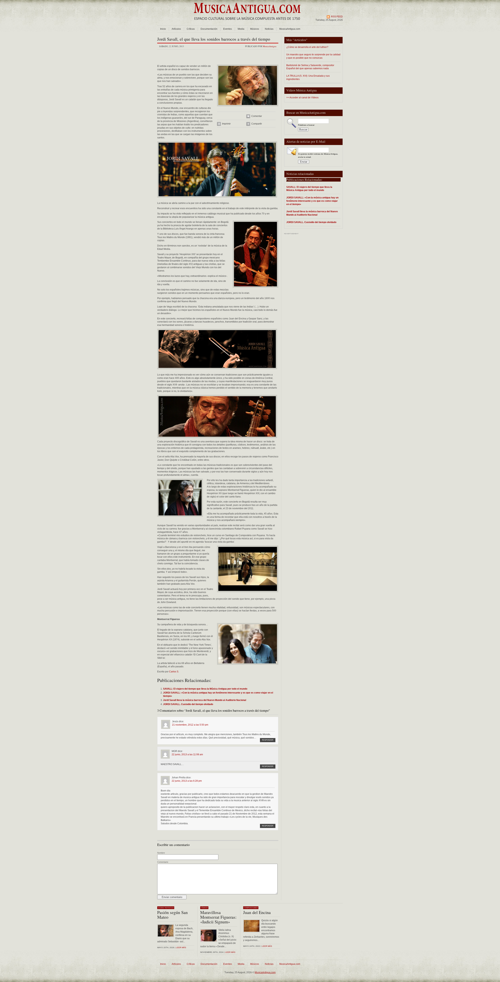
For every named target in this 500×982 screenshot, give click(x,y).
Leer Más (230, 952)
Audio (161, 908)
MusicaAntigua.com (289, 29)
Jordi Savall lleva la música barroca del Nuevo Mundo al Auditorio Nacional (312, 213)
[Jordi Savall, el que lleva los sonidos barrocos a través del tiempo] (247, 107)
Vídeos (204, 908)
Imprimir (226, 123)
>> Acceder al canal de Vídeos (302, 97)
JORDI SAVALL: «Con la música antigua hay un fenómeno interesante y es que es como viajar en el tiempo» (312, 200)
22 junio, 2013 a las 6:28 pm (187, 781)
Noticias (269, 29)
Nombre (161, 853)
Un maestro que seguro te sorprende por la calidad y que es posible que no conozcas (313, 56)
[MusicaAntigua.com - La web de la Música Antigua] (247, 22)
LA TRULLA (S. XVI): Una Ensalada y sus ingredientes (308, 77)
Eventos (227, 29)
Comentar (256, 116)
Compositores (251, 908)
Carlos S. (174, 671)
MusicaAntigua (269, 46)
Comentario (162, 862)
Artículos (176, 29)
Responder (267, 740)
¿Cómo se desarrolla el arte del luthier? (307, 47)
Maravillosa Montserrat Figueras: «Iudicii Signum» (218, 917)
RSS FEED (337, 16)
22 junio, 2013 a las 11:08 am (187, 754)
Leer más (181, 947)
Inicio (163, 29)
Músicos (254, 29)
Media (241, 29)
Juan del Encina (257, 912)
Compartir (256, 123)
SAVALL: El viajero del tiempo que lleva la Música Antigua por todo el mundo (309, 189)
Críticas (191, 29)
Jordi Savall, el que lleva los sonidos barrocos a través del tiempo (213, 39)
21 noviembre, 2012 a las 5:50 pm (190, 724)
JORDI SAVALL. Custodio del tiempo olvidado (311, 222)
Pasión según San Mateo (172, 914)
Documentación (209, 29)
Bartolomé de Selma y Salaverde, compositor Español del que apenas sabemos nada (310, 67)
